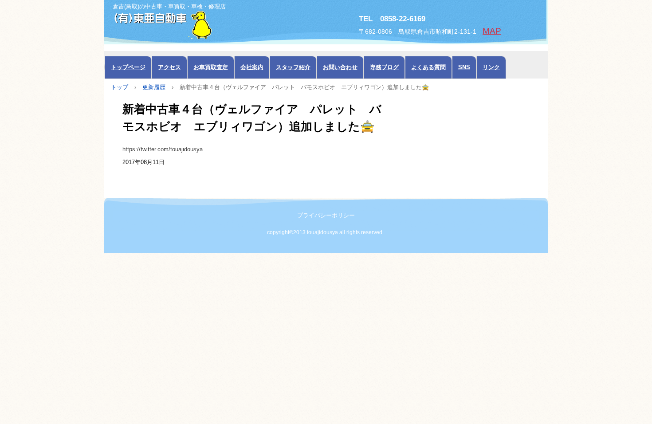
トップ (119, 87)
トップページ (128, 67)
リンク (491, 67)
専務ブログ (384, 67)
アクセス (169, 67)
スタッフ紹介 (293, 67)
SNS (464, 67)
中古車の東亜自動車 (204, 24)
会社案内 (251, 67)
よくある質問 (428, 67)
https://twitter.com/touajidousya (162, 149)
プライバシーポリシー (326, 215)
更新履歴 (153, 87)
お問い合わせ (340, 67)
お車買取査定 (210, 67)
